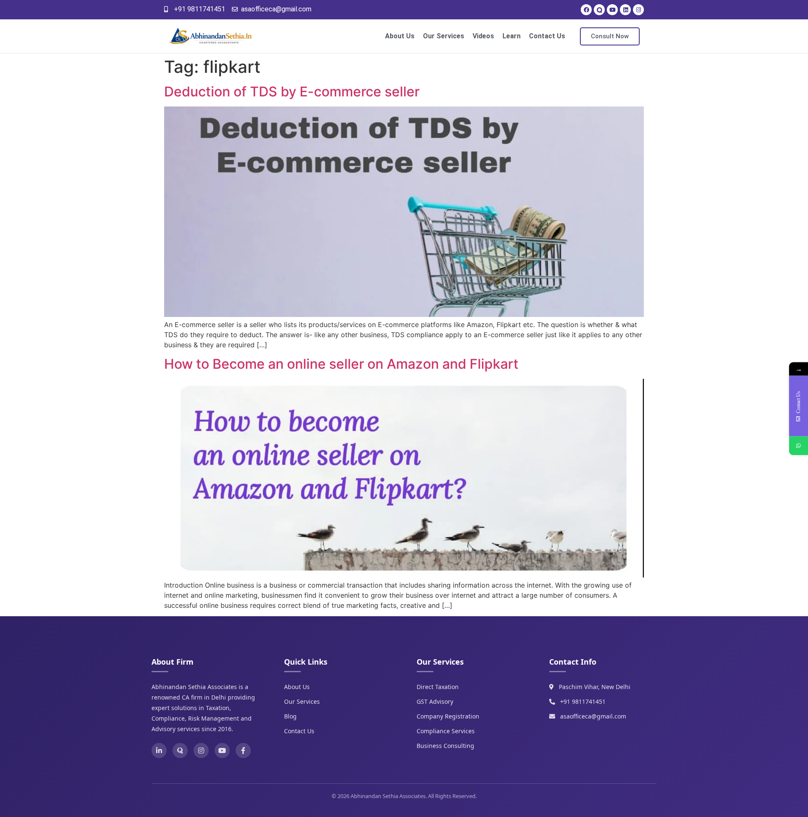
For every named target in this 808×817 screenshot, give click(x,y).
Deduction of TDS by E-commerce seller (292, 91)
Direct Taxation (438, 687)
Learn (511, 36)
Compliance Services (446, 731)
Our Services (443, 36)
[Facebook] (586, 9)
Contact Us (547, 36)
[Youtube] (612, 9)
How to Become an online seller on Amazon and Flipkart (341, 364)
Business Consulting (445, 746)
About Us (400, 36)
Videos (483, 36)
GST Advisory (435, 701)
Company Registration (448, 716)
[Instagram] (638, 9)
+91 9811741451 (583, 701)
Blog (290, 716)
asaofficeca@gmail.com (593, 716)
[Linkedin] (625, 9)
